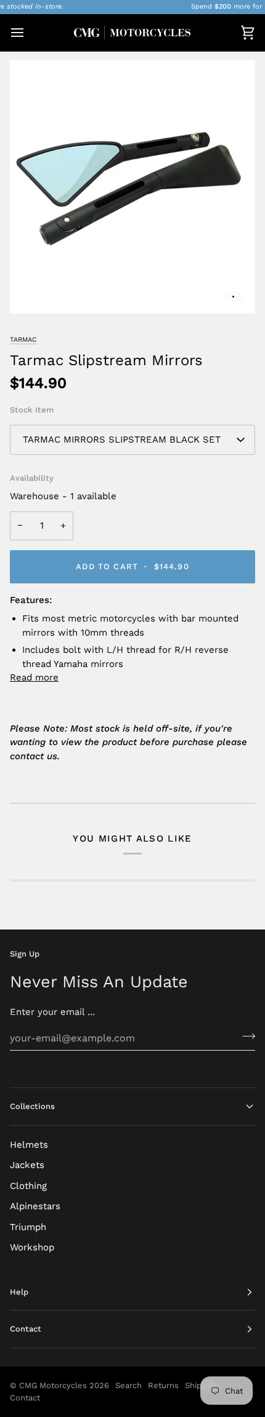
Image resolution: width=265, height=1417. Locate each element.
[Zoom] (33, 290)
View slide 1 (233, 297)
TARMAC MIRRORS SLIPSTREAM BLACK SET (122, 439)
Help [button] (19, 1292)
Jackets (27, 1164)
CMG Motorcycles (53, 1385)
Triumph (28, 1227)
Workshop (32, 1247)
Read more (34, 677)
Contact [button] (25, 1328)
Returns (163, 1385)
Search (128, 1385)
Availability (32, 478)
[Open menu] (28, 33)
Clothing (28, 1185)
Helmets (29, 1144)
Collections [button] (32, 1106)
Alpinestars (35, 1206)
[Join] (245, 1036)
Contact (25, 1397)
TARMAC (23, 340)
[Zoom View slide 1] (132, 187)
